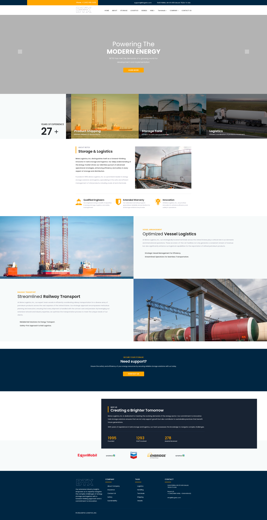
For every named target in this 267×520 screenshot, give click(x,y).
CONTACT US (186, 10)
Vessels (140, 501)
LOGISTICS (134, 10)
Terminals (161, 10)
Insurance (111, 490)
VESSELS (144, 10)
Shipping (140, 497)
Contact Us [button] (133, 374)
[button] (20, 51)
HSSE (152, 10)
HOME (107, 10)
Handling (140, 490)
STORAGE (123, 10)
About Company (114, 486)
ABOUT (114, 10)
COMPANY (173, 10)
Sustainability (112, 501)
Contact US (112, 493)
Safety (110, 497)
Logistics (140, 486)
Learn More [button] (133, 70)
